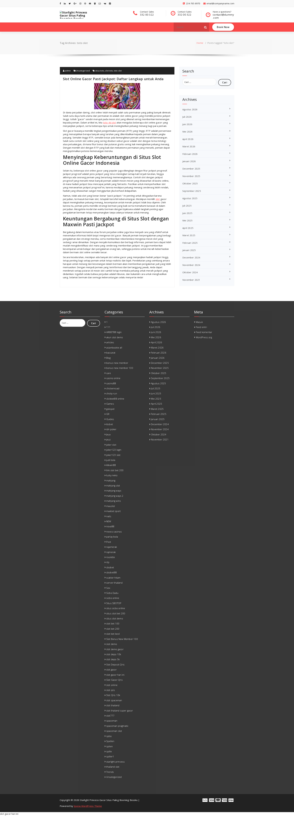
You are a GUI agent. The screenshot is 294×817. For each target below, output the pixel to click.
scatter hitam (113, 577)
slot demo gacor (115, 649)
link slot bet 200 (114, 470)
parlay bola (112, 536)
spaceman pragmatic (117, 725)
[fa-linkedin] (65, 3)
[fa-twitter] (70, 3)
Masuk (199, 322)
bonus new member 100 (119, 367)
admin (67, 70)
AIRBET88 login (114, 332)
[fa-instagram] (80, 3)
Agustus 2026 (189, 109)
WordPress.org (204, 337)
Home (199, 42)
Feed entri (201, 327)
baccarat (110, 352)
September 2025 (191, 190)
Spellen (110, 741)
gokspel (110, 408)
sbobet (110, 567)
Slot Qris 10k (113, 695)
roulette (110, 557)
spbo (109, 736)
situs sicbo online (115, 608)
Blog (108, 357)
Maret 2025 (188, 235)
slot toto (109, 70)
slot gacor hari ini (115, 674)
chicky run (111, 393)
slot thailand (112, 705)
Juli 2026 (187, 116)
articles (110, 342)
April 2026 (187, 139)
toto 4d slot (109, 122)
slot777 (110, 715)
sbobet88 (111, 572)
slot (158, 199)
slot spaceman (114, 700)
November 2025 (191, 176)
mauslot (110, 506)
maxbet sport (113, 511)
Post (108, 541)
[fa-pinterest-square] (110, 3)
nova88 (110, 526)
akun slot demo (114, 337)
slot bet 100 (112, 623)
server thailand (114, 582)
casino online (113, 378)
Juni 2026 (187, 124)
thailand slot (112, 766)
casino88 (111, 383)
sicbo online (112, 597)
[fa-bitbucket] (95, 3)
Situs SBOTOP (113, 603)
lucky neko (111, 475)
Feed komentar (204, 332)
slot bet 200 (112, 628)
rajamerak (111, 546)
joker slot (111, 444)
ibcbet (109, 424)
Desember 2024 (191, 257)
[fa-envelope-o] (100, 3)
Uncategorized (83, 70)
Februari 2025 (190, 242)
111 (108, 327)
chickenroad (112, 388)
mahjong (110, 480)
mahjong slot (113, 485)
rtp (107, 562)
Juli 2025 (187, 205)
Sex (108, 587)
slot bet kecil (113, 633)
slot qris (110, 690)
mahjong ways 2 (114, 495)
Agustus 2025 (189, 198)
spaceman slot (114, 730)
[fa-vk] (105, 3)
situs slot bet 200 (115, 613)
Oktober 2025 (190, 183)
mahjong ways (113, 490)
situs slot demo (114, 618)
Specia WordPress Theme (88, 806)
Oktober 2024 (190, 272)
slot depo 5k (113, 659)
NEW (108, 521)
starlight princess (115, 761)
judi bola (110, 460)
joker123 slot (113, 454)
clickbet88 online (115, 398)
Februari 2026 (190, 153)
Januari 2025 (189, 250)
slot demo (111, 644)
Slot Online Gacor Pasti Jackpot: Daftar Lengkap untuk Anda (113, 78)
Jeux (108, 434)
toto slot (118, 70)
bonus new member (117, 362)
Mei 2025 (187, 220)
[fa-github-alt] (90, 3)
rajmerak (111, 552)
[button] (205, 27)
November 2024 (191, 264)
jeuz (108, 439)
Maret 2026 (188, 146)
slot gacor (111, 669)
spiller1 (110, 756)
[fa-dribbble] (85, 3)
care (108, 373)
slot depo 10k (113, 654)
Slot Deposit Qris (115, 664)
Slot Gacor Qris (114, 679)
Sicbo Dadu (112, 592)
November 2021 (191, 279)
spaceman (111, 720)
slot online (111, 685)
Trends (110, 771)
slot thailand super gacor (119, 710)
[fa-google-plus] (75, 3)
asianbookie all (114, 347)
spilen (109, 746)
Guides (110, 419)
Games (110, 403)
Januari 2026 (189, 161)
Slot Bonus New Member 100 (122, 638)
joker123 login (113, 449)
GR (107, 413)
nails (108, 516)
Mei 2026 (187, 131)
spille (109, 751)
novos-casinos (114, 531)
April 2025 (187, 227)
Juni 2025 (187, 213)
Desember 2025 (191, 168)
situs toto (99, 70)
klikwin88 (111, 465)
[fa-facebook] (60, 3)
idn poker (111, 429)
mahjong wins (113, 500)
